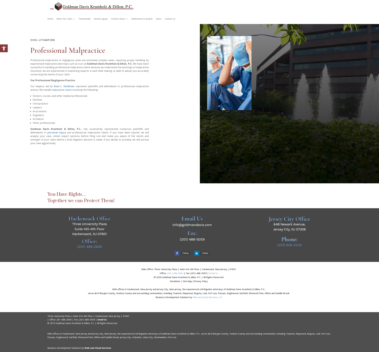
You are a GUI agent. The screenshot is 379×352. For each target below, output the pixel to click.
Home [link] (50, 19)
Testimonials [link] (84, 19)
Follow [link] (185, 253)
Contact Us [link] (170, 19)
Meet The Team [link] (64, 19)
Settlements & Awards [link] (142, 19)
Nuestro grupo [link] (101, 19)
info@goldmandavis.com (192, 225)
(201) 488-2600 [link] (89, 247)
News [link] (158, 19)
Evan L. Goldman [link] (64, 86)
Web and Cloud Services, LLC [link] (207, 297)
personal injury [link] (56, 132)
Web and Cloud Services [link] (98, 347)
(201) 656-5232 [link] (289, 245)
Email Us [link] (213, 273)
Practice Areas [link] (118, 19)
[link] (4, 48)
